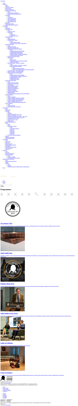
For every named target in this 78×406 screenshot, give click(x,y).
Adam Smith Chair (9, 36)
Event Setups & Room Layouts (14, 158)
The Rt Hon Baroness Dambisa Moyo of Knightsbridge (18, 93)
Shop (4, 167)
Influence (7, 136)
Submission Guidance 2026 (13, 47)
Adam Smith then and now (10, 122)
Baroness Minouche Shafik (13, 85)
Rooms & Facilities (9, 154)
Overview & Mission (9, 7)
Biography (7, 111)
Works (6, 123)
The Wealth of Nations (12, 126)
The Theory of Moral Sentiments (14, 135)
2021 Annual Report (12, 19)
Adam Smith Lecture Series (10, 80)
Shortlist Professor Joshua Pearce (16, 53)
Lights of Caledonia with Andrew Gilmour (16, 97)
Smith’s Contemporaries (10, 137)
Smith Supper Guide (14, 35)
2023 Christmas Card (12, 20)
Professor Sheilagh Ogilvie (13, 91)
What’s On (7, 142)
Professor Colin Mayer (12, 89)
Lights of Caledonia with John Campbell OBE (17, 102)
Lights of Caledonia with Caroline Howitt (16, 99)
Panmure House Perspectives (8, 159)
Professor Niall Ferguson (12, 87)
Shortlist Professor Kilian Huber (16, 52)
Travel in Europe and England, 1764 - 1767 (16, 117)
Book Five (12, 134)
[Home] (7, 178)
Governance (7, 15)
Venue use (5, 150)
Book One (12, 129)
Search (2, 186)
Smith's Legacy (11, 120)
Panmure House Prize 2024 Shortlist (15, 72)
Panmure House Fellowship (10, 10)
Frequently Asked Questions (10, 147)
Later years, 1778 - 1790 (12, 119)
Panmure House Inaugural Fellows (14, 13)
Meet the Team (8, 8)
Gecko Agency (8, 382)
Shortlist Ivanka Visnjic (14, 79)
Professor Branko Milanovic (13, 88)
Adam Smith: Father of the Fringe (14, 106)
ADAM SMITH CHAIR (12, 40)
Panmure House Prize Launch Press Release (18, 60)
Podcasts (7, 163)
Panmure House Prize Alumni (13, 56)
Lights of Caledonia (9, 94)
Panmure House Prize (9, 44)
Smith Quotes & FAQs (9, 138)
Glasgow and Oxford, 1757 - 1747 (14, 115)
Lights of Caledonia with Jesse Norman (15, 100)
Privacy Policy (6, 388)
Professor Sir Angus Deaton (13, 83)
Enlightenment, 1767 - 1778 (13, 118)
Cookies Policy (6, 389)
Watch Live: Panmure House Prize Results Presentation (23, 69)
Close (4, 3)
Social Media (7, 146)
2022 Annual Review (12, 18)
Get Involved (5, 139)
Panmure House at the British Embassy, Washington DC (18, 166)
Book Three (12, 131)
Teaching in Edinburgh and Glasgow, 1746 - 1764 (17, 116)
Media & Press (10, 57)
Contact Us (7, 149)
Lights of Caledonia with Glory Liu (14, 101)
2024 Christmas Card (12, 21)
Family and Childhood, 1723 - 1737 (15, 114)
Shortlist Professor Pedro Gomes (16, 55)
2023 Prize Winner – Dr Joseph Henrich (15, 71)
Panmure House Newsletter (10, 144)
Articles (6, 162)
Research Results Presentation (16, 66)
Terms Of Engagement (9, 153)
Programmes (5, 25)
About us (4, 4)
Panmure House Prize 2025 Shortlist (15, 48)
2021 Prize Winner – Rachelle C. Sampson (16, 63)
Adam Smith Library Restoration (11, 24)
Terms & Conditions (7, 390)
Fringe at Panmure (8, 103)
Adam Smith (5, 107)
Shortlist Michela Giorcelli (15, 77)
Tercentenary (10, 32)
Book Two (12, 130)
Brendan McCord (11, 92)
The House (7, 22)
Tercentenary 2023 (9, 29)
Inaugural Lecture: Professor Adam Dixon (18, 43)
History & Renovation (9, 23)
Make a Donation (8, 143)
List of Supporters (8, 148)
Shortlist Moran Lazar (14, 78)
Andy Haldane (10, 84)
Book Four (12, 132)
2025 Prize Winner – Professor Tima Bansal (18, 54)
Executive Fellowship (9, 9)
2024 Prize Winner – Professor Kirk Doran (18, 76)
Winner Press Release (14, 61)
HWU (4, 387)
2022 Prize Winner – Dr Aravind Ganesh (16, 70)
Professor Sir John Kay (12, 90)
